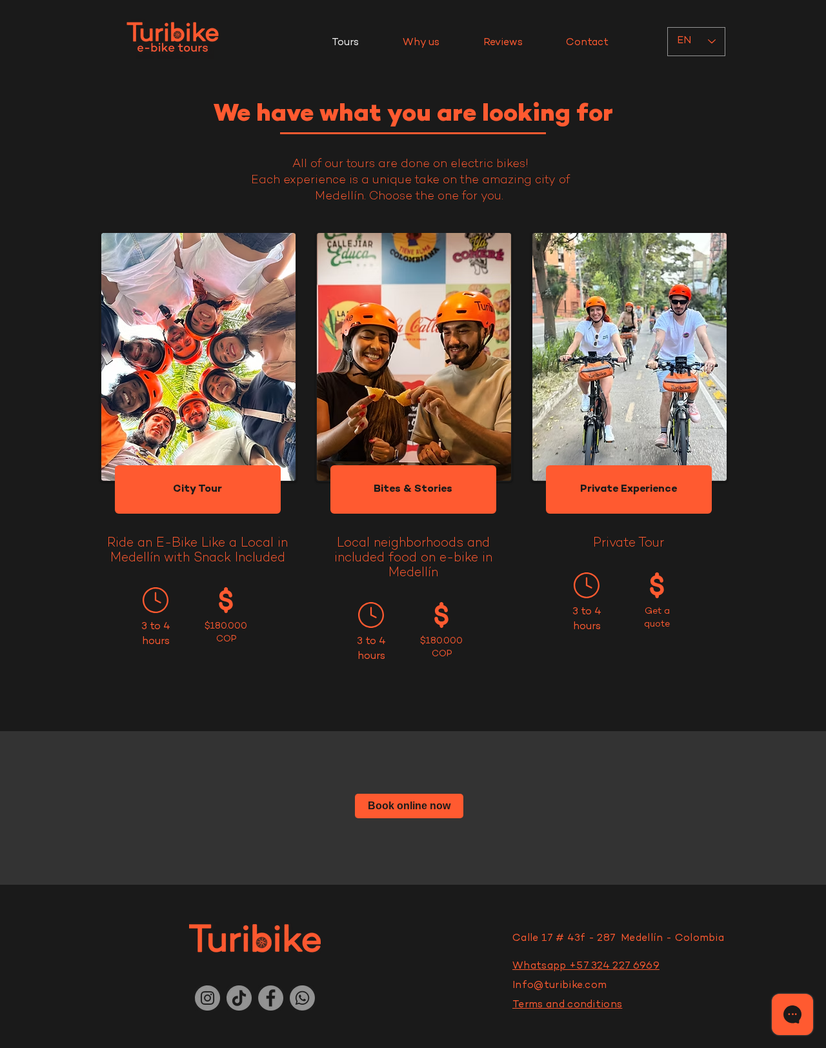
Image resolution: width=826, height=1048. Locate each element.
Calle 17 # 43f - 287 (565, 938)
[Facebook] (270, 998)
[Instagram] (207, 998)
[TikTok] (239, 998)
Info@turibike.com (559, 985)
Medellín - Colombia (671, 938)
